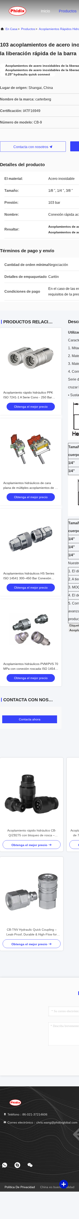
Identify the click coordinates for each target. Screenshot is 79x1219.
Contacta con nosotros (31, 147)
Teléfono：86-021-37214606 (27, 1114)
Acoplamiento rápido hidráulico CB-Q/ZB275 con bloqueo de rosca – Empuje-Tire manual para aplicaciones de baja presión (32, 833)
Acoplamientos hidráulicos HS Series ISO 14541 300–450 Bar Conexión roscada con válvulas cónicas (28, 578)
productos (28, 29)
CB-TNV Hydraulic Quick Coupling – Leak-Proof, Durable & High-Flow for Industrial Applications (31, 932)
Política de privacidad (20, 1187)
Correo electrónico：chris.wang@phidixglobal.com (42, 1122)
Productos (68, 11)
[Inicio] (18, 11)
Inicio (45, 11)
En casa (11, 29)
